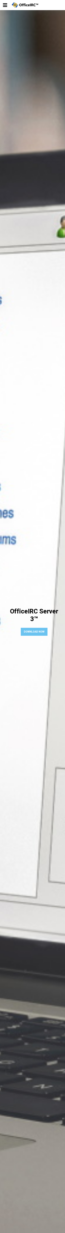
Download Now (34, 631)
